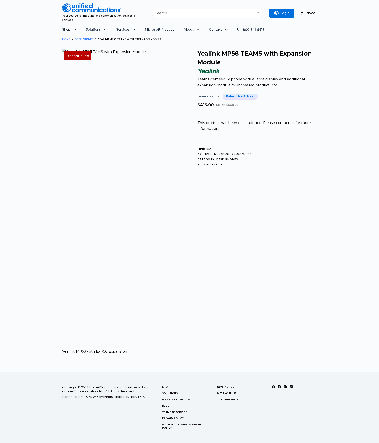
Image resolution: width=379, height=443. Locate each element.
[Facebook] (273, 386)
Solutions (170, 393)
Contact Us (225, 386)
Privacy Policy (173, 418)
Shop (166, 386)
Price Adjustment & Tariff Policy (181, 426)
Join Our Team (227, 399)
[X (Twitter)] (279, 386)
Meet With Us (226, 393)
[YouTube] (285, 386)
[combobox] (203, 13)
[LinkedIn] (291, 386)
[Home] (91, 6)
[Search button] (258, 13)
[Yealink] (208, 71)
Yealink (216, 164)
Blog (166, 405)
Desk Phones (227, 159)
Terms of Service (174, 412)
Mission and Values (176, 399)
